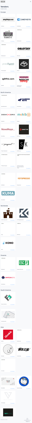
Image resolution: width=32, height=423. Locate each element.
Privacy (27, 419)
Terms (27, 418)
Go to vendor (12, 26)
